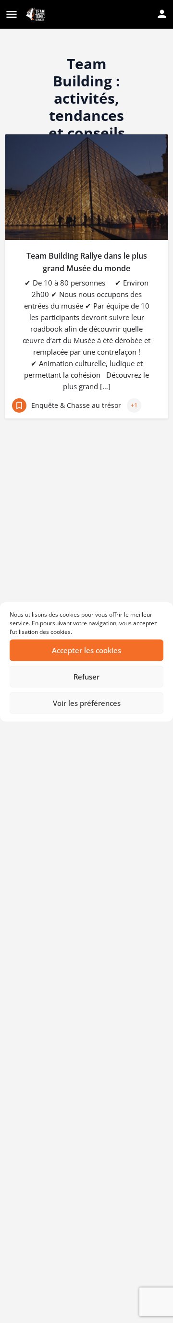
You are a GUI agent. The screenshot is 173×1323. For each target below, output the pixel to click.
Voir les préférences (87, 703)
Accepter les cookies (86, 650)
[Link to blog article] (86, 187)
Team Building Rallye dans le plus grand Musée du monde (86, 262)
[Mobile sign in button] (162, 14)
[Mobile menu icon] (11, 15)
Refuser (86, 676)
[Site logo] (36, 14)
